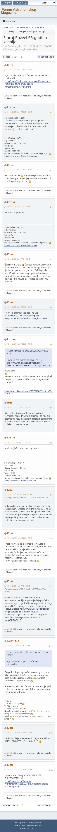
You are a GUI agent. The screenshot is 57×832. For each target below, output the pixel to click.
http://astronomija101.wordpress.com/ (20, 156)
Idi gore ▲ (39, 823)
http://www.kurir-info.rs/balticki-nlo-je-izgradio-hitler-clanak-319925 (27, 610)
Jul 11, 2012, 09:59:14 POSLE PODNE (18, 112)
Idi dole (6, 57)
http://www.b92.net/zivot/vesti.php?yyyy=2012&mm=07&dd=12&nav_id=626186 (26, 317)
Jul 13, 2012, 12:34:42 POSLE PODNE (18, 538)
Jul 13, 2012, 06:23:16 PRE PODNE (17, 407)
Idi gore (6, 805)
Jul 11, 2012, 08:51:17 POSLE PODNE (18, 69)
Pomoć (16, 823)
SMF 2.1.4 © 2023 (22, 826)
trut (9, 402)
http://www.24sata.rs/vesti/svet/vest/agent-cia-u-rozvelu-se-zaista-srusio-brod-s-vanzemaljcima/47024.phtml (28, 84)
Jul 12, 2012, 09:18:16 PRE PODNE (17, 259)
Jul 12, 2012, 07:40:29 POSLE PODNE (18, 344)
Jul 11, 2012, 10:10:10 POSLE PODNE (18, 170)
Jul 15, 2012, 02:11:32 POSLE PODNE (18, 769)
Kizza (10, 65)
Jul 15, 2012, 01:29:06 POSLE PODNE (18, 732)
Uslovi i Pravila (27, 823)
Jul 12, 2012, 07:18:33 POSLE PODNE (18, 307)
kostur (11, 107)
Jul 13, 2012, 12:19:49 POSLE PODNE (18, 494)
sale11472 (13, 641)
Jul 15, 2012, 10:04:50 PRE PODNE (17, 645)
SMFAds (23, 829)
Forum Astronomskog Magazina (18, 11)
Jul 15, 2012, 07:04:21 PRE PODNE (17, 586)
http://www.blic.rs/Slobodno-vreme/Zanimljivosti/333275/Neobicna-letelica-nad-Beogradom (27, 784)
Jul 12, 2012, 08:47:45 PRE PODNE (17, 206)
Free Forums (32, 829)
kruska (11, 339)
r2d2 (9, 490)
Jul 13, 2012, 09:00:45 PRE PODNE (17, 442)
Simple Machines (35, 826)
